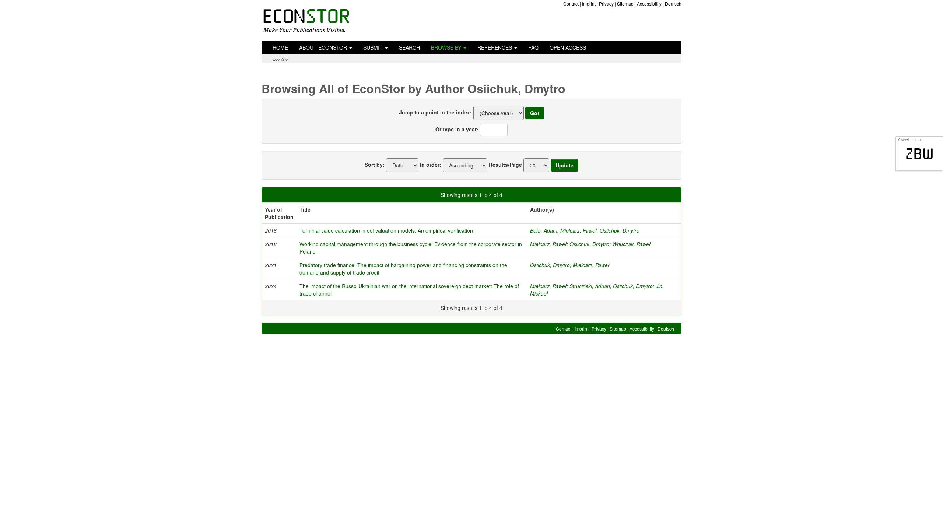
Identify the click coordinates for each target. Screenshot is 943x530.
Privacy (606, 3)
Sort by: (375, 164)
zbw (919, 154)
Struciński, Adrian (589, 286)
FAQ (533, 47)
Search (409, 47)
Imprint (589, 3)
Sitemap (625, 3)
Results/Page (505, 164)
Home (280, 47)
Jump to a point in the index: (435, 112)
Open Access (568, 47)
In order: (430, 164)
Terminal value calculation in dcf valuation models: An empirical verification (386, 230)
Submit (373, 47)
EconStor (281, 59)
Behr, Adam (543, 230)
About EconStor (323, 47)
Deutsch (673, 3)
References (495, 47)
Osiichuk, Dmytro (619, 230)
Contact (571, 3)
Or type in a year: (456, 129)
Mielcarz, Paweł (578, 230)
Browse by (447, 47)
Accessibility (649, 3)
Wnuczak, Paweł (631, 244)
